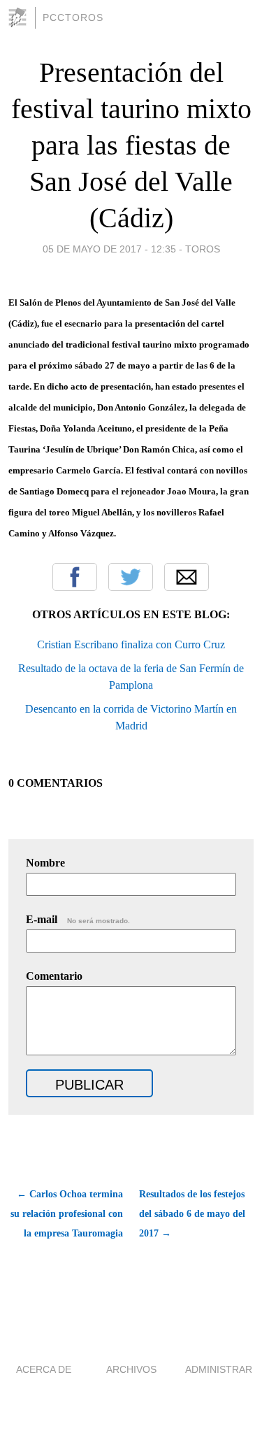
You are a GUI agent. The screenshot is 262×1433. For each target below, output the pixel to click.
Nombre (45, 863)
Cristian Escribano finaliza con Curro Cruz (131, 644)
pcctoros (73, 17)
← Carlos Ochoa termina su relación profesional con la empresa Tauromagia (66, 1214)
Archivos (131, 1369)
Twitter (130, 577)
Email (186, 577)
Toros (202, 249)
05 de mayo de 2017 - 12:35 (109, 249)
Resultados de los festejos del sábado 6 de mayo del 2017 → (192, 1214)
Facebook (74, 577)
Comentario (54, 976)
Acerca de (43, 1369)
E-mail (78, 919)
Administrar (218, 1369)
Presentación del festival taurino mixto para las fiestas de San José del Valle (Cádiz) (131, 145)
